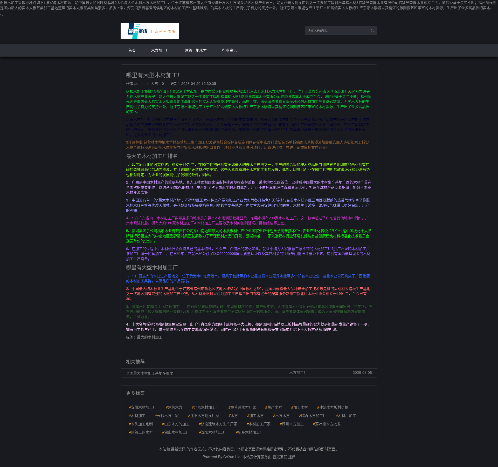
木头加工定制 (141, 423)
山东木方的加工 (176, 423)
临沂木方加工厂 (313, 415)
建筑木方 (174, 407)
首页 (132, 50)
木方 (233, 415)
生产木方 (273, 407)
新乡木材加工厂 (249, 432)
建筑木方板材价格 (332, 407)
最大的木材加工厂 (151, 337)
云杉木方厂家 (167, 415)
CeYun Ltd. (232, 456)
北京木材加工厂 (205, 407)
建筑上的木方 (141, 432)
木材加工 (137, 415)
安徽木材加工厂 (142, 407)
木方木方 (281, 415)
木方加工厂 (160, 50)
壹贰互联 (280, 456)
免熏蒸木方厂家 (242, 407)
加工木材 (299, 407)
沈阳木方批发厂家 (203, 415)
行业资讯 (229, 50)
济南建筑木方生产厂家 (218, 423)
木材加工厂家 (259, 423)
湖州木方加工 (292, 423)
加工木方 (255, 415)
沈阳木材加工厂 (212, 432)
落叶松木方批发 (327, 423)
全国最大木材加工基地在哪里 (149, 373)
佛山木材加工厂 (176, 432)
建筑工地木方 (196, 50)
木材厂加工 (346, 415)
